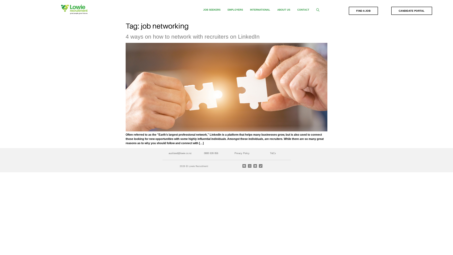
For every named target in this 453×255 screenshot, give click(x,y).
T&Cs (273, 153)
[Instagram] (249, 166)
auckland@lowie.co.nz (180, 153)
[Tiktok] (260, 166)
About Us (283, 9)
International (260, 9)
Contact (303, 9)
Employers (235, 9)
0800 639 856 (211, 153)
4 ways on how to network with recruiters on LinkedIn (193, 36)
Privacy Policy (242, 153)
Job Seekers (211, 9)
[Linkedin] (255, 166)
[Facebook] (244, 166)
